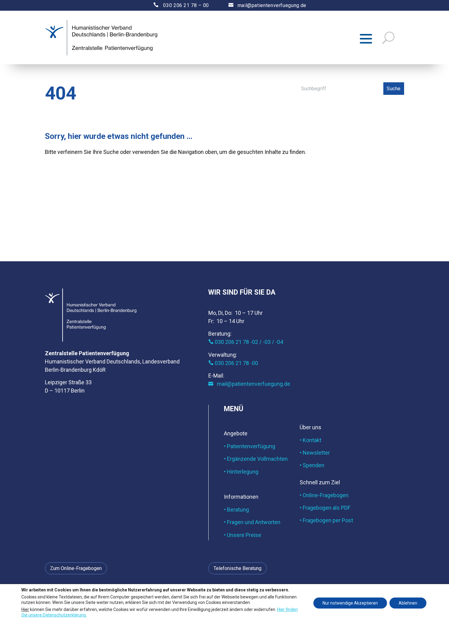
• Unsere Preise (242, 535)
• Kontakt (310, 440)
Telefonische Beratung (237, 568)
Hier (25, 609)
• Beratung (236, 509)
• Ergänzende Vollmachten (256, 459)
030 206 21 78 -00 (233, 363)
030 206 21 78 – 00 (176, 5)
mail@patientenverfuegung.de (267, 5)
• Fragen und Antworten (252, 522)
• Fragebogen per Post (326, 520)
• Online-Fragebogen (324, 495)
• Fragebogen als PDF (325, 508)
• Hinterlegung (241, 471)
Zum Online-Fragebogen (76, 568)
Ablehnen (408, 603)
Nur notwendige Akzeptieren (350, 603)
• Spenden (312, 465)
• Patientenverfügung (249, 446)
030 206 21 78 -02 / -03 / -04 (245, 342)
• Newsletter (315, 452)
